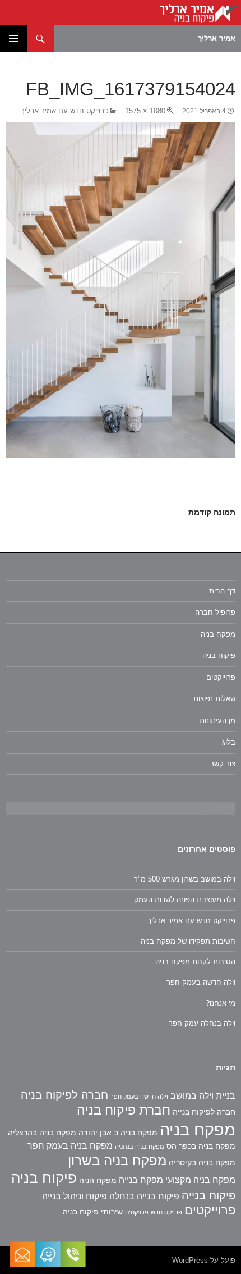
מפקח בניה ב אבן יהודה (117, 1132)
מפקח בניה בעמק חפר (70, 1145)
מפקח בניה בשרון (117, 1160)
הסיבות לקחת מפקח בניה (195, 961)
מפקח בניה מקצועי (200, 1180)
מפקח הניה (98, 1180)
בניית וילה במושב (202, 1096)
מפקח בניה (218, 634)
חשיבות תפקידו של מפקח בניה (188, 941)
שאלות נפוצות (214, 699)
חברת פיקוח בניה (123, 1110)
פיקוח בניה (218, 655)
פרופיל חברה (215, 612)
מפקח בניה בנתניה (139, 1146)
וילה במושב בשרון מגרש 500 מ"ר (184, 879)
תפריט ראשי (13, 38)
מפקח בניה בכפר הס (200, 1145)
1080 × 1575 (145, 111)
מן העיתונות (217, 720)
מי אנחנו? (220, 1003)
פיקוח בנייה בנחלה (144, 1196)
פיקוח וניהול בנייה (74, 1196)
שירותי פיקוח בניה (93, 1211)
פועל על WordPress (203, 1260)
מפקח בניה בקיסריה (202, 1162)
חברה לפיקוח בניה (64, 1095)
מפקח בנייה (141, 1180)
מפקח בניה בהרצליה (42, 1132)
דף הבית (222, 591)
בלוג (228, 742)
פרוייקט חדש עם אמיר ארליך (65, 111)
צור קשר (222, 764)
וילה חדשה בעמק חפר (200, 982)
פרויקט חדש (166, 1212)
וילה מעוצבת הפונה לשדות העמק (184, 900)
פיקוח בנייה (208, 1195)
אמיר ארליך (216, 38)
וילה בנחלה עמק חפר (202, 1023)
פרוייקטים (220, 677)
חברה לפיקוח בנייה (204, 1111)
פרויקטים (137, 1212)
